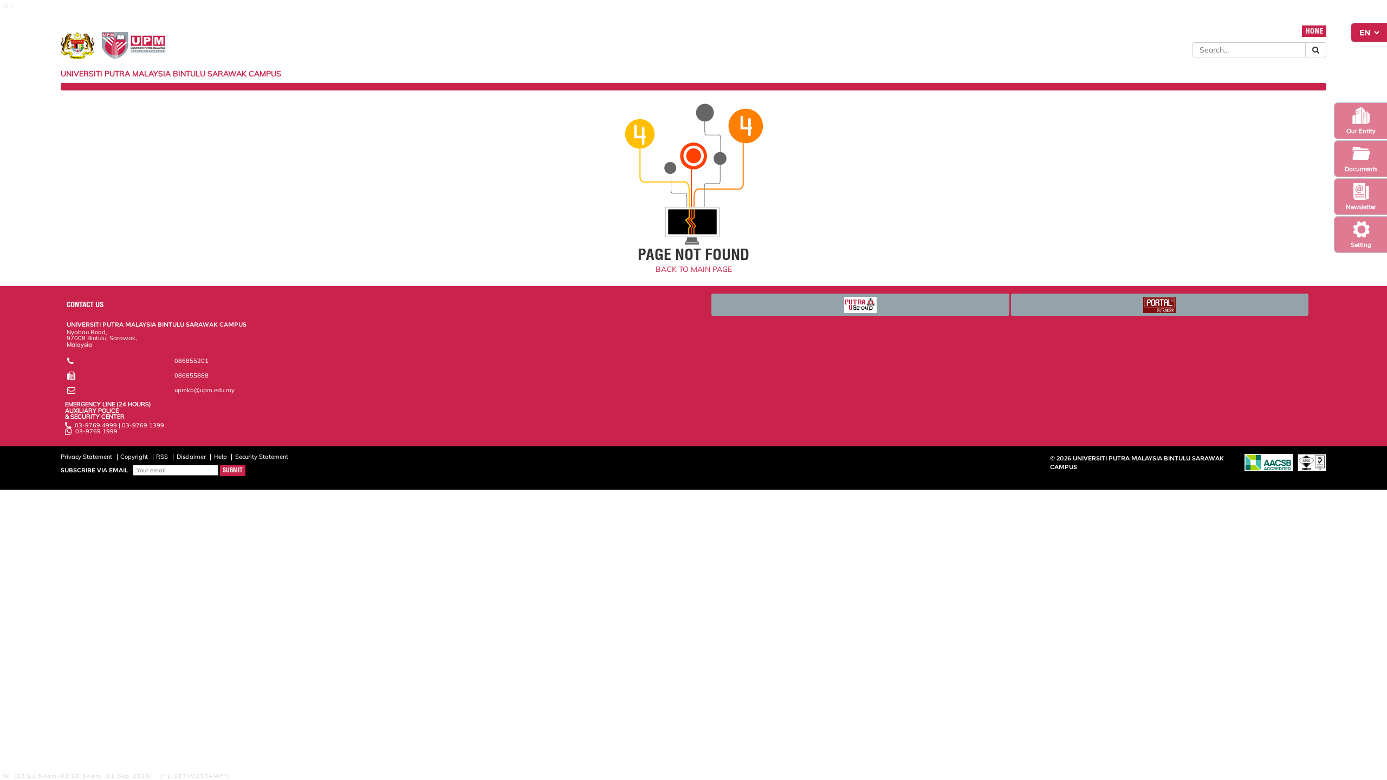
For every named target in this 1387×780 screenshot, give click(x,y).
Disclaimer (191, 456)
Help (220, 456)
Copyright (134, 456)
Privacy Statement (86, 456)
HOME (1314, 31)
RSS (162, 456)
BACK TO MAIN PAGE (694, 269)
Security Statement (261, 456)
